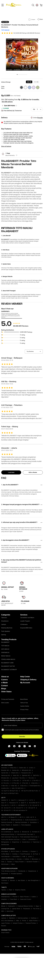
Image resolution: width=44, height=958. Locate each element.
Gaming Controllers (21, 822)
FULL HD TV (5, 805)
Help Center (25, 677)
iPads (10, 890)
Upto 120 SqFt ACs (18, 788)
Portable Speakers (16, 873)
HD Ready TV (13, 817)
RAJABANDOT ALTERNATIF (9, 669)
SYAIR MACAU (5, 652)
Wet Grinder (5, 864)
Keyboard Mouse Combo (25, 906)
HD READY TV (22, 805)
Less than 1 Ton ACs (18, 778)
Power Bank (13, 899)
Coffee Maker (5, 854)
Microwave (35, 859)
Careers (4, 680)
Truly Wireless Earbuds (8, 871)
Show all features (6, 146)
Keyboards (11, 906)
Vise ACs (4, 767)
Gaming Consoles (6, 822)
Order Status (6, 691)
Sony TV (4, 803)
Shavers (12, 880)
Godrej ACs (15, 770)
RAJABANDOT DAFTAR (8, 666)
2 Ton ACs (35, 780)
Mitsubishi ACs (26, 770)
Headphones (32, 871)
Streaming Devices (16, 820)
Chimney (25, 851)
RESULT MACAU (5, 656)
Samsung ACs (5, 775)
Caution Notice (24, 706)
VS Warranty (24, 624)
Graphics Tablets (20, 890)
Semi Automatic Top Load (9, 837)
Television (4, 617)
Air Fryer (35, 854)
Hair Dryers (4, 883)
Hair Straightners (33, 880)
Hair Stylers (21, 880)
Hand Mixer (16, 856)
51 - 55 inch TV (30, 808)
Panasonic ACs (26, 773)
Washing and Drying (7, 834)
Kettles (27, 859)
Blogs (3, 688)
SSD (2, 911)
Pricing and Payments (7, 699)
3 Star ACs (4, 785)
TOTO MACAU (5, 30)
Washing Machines (6, 628)
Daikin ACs (22, 767)
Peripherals (26, 908)
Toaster (9, 861)
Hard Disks (10, 911)
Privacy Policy (24, 709)
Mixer (13, 864)
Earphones (4, 873)
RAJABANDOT (6, 173)
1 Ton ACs (31, 778)
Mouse (3, 906)
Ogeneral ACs (26, 775)
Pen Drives (36, 908)
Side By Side (5, 844)
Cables (34, 896)
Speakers (16, 825)
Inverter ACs (5, 788)
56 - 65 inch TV (6, 810)
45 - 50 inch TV (18, 808)
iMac (17, 920)
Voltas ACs (13, 767)
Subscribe (22, 736)
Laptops (3, 624)
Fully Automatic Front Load (28, 837)
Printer (24, 920)
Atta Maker (4, 851)
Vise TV (13, 800)
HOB (23, 856)
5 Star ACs (23, 785)
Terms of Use (24, 702)
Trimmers (4, 880)
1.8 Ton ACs (25, 780)
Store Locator (5, 702)
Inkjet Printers (33, 920)
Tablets (3, 890)
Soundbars (33, 822)
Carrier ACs (4, 773)
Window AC (25, 832)
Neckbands (21, 871)
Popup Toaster (19, 861)
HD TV (14, 805)
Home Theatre (5, 825)
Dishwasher (32, 839)
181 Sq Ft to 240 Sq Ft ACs (29, 791)
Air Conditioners (6, 832)
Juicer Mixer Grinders (8, 859)
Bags (37, 906)
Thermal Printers (30, 923)
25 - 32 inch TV (34, 805)
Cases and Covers (25, 899)
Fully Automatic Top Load (25, 834)
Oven (2, 861)
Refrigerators (5, 842)
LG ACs (31, 767)
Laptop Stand (16, 908)
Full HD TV (4, 820)
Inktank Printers (18, 923)
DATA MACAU (5, 649)
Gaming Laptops (23, 918)
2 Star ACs (34, 783)
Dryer (24, 839)
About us (5, 677)
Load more (11, 472)
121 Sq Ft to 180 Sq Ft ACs (9, 791)
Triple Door (36, 842)
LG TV (31, 800)
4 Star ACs (14, 785)
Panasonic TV (13, 803)
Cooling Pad (5, 908)
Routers (3, 926)
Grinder (19, 859)
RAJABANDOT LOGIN (7, 663)
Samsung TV (22, 800)
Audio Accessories (31, 820)
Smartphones (5, 896)
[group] (29, 82)
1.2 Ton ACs (5, 780)
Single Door (15, 842)
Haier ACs (16, 775)
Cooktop (15, 854)
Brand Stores (24, 699)
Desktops (34, 918)
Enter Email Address (10, 725)
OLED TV (23, 803)
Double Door (26, 842)
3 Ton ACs (25, 783)
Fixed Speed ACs (34, 785)
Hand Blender (5, 856)
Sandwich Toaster (32, 861)
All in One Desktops (7, 920)
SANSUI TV (4, 800)
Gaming (3, 634)
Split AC (16, 832)
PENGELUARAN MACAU (8, 659)
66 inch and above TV (20, 810)
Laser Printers (5, 923)
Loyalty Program (25, 621)
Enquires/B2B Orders (26, 628)
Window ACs (5, 778)
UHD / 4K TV (30, 817)
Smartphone (4, 621)
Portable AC (36, 832)
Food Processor (25, 854)
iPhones (15, 896)
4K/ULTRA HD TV (34, 803)
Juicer (30, 856)
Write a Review (33, 472)
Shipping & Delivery (28, 680)
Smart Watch (5, 932)
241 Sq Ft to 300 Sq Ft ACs (9, 793)
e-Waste (4, 683)
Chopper (33, 851)
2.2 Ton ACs (5, 783)
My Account (25, 683)
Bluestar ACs (5, 770)
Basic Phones (24, 896)
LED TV (3, 817)
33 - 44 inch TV (6, 808)
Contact (4, 685)
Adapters (4, 899)
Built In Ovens (15, 851)
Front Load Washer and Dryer (10, 839)
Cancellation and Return (27, 617)
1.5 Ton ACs (15, 780)
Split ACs (36, 775)
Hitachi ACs (15, 773)
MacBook (12, 918)
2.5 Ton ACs (15, 783)
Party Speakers (5, 631)
